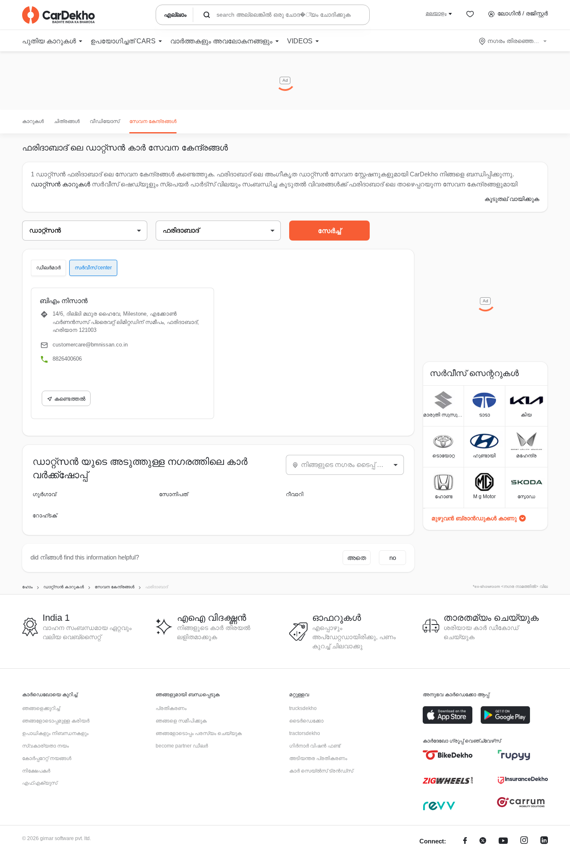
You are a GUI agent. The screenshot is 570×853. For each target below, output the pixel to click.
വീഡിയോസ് (104, 121)
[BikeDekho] (448, 755)
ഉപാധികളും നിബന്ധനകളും (55, 733)
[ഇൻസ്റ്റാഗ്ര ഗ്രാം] (524, 841)
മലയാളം (436, 13)
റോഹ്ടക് (45, 515)
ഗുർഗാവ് (44, 494)
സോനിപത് (173, 494)
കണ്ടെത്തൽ (69, 399)
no (392, 557)
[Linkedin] (544, 841)
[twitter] (482, 841)
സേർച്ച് (329, 230)
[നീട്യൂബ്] (503, 841)
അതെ (356, 557)
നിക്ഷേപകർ (36, 771)
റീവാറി (294, 494)
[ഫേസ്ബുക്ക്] (465, 841)
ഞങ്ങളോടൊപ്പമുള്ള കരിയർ (55, 721)
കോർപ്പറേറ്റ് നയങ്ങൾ (46, 758)
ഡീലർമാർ (48, 268)
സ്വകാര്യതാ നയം (45, 746)
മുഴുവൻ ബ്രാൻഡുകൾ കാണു (474, 518)
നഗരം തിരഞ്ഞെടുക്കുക (513, 41)
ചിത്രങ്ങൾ (67, 121)
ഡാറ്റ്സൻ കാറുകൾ (60, 184)
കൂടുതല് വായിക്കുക (511, 199)
